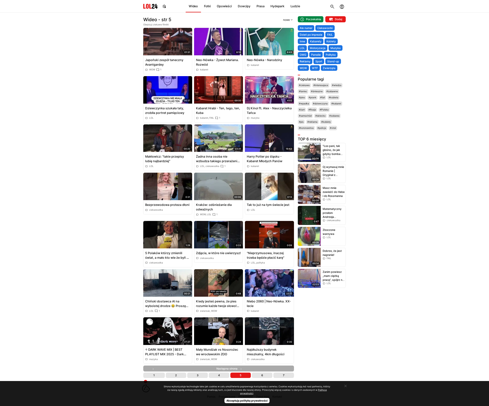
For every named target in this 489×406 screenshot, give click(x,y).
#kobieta (333, 97)
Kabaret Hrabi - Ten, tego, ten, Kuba (218, 110)
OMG (303, 54)
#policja (321, 127)
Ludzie (295, 6)
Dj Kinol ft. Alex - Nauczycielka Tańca (269, 110)
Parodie (316, 54)
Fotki (207, 6)
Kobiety (331, 41)
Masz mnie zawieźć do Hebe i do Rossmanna (334, 191)
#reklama (312, 121)
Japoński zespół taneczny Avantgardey (164, 62)
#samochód (305, 115)
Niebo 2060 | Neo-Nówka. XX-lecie (269, 303)
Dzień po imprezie (311, 34)
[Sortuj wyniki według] (283, 19)
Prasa (261, 6)
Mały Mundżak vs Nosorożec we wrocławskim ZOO (217, 352)
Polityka (331, 54)
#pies (302, 97)
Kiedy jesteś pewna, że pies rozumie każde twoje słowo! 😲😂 (216, 303)
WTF (315, 68)
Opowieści (224, 6)
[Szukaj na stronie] (332, 6)
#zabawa (334, 115)
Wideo (193, 6)
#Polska (324, 109)
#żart (302, 109)
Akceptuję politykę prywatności (247, 400)
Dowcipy (244, 6)
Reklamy (305, 61)
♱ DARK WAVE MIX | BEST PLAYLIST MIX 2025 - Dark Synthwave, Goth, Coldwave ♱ (167, 352)
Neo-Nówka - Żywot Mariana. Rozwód (217, 62)
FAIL (330, 34)
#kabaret (336, 103)
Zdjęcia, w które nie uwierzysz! (218, 253)
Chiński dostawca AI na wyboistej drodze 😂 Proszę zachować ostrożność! (165, 303)
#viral (333, 127)
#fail (322, 97)
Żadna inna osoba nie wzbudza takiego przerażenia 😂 (217, 159)
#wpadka (304, 103)
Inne (302, 41)
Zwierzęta (329, 68)
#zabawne (332, 91)
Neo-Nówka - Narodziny (264, 60)
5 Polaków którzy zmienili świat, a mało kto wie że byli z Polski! (166, 255)
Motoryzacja (317, 48)
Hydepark (277, 6)
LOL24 (150, 6)
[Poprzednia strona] (154, 368)
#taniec (303, 91)
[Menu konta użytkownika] (342, 6)
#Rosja (312, 109)
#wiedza (336, 85)
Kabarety (315, 41)
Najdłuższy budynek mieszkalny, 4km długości (265, 352)
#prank (312, 97)
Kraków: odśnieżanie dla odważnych (214, 207)
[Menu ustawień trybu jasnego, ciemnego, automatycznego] (164, 6)
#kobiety (326, 121)
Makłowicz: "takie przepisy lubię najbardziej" (164, 159)
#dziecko (320, 115)
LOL (302, 48)
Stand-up (333, 61)
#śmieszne (317, 91)
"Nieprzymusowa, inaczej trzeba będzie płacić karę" (265, 255)
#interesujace (320, 85)
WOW (303, 68)
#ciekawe (304, 85)
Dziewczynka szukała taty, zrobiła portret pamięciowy (164, 110)
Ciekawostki (325, 28)
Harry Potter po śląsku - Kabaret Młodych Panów (264, 159)
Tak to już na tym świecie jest (268, 205)
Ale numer (306, 28)
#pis (301, 121)
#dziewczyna (320, 103)
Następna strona (228, 368)
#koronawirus (306, 127)
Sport (318, 61)
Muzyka (335, 48)
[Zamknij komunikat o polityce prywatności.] (345, 386)
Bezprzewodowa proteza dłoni (167, 205)
